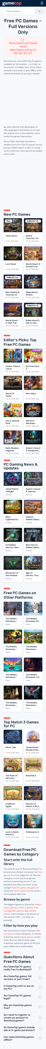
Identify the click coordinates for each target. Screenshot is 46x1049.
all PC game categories (25, 888)
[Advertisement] (23, 100)
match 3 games (25, 907)
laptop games (27, 937)
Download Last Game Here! (23, 44)
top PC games (20, 891)
